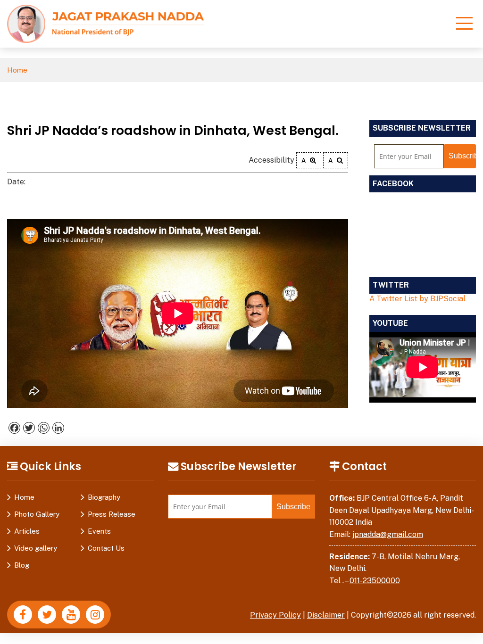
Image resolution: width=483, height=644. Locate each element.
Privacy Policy (275, 615)
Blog (21, 565)
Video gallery (35, 548)
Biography (104, 497)
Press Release (111, 514)
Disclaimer (326, 615)
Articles (27, 531)
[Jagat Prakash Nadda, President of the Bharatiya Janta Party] (105, 23)
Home (17, 70)
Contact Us (106, 548)
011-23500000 (375, 580)
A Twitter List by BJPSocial (417, 298)
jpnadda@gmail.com (387, 534)
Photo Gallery (36, 514)
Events (99, 531)
